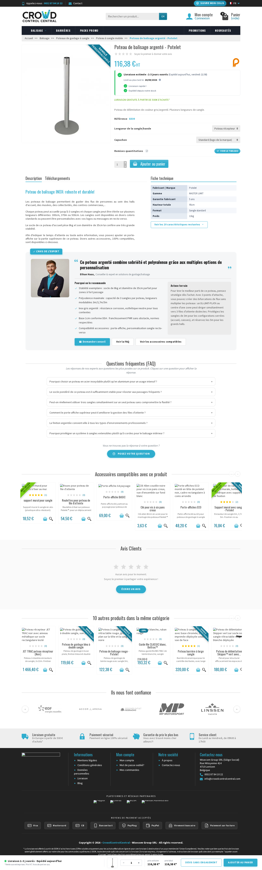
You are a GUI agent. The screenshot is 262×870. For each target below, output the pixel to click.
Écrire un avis (130, 589)
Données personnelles (81, 771)
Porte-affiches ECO (190, 507)
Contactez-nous (171, 765)
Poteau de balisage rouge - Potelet (114, 652)
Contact (77, 3)
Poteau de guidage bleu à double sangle (76, 645)
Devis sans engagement (201, 862)
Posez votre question (134, 453)
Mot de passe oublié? (132, 765)
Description (34, 178)
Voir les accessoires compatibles (160, 341)
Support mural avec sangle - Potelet (229, 508)
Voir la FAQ (122, 341)
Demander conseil (94, 341)
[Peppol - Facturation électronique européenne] (99, 804)
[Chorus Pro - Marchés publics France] (115, 804)
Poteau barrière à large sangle (191, 652)
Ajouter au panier (152, 164)
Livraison (82, 778)
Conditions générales (89, 765)
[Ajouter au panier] (45, 519)
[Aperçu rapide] (51, 519)
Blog (80, 783)
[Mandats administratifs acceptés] (155, 804)
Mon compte (127, 760)
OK (163, 16)
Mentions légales (87, 760)
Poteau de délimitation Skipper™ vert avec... (229, 652)
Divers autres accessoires (95, 238)
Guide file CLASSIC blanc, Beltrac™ (152, 645)
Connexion (202, 18)
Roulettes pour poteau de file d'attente (76, 501)
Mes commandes (129, 770)
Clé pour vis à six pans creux (153, 508)
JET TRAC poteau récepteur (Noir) (38, 652)
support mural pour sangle (38, 500)
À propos (167, 760)
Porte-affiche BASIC (114, 497)
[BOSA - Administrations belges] (131, 804)
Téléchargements (57, 178)
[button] (210, 3)
